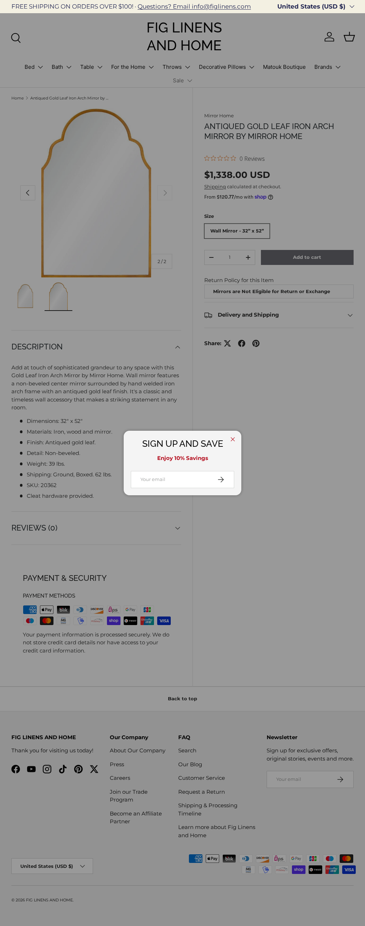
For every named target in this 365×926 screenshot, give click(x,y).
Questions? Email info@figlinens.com (194, 6)
